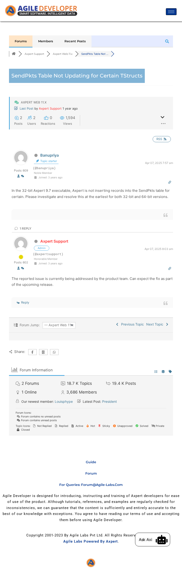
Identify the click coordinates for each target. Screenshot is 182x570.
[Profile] (18, 176)
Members (45, 41)
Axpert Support (50, 108)
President (109, 401)
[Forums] (14, 54)
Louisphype (64, 401)
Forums (21, 41)
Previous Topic (131, 324)
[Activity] (22, 176)
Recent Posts (75, 41)
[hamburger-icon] (171, 11)
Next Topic (155, 324)
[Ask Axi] (161, 539)
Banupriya (49, 155)
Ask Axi (145, 539)
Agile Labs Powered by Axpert (90, 541)
